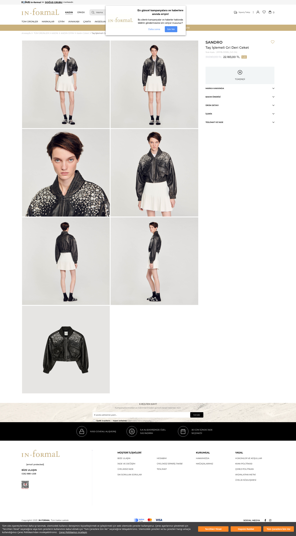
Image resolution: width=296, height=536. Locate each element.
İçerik (209, 114)
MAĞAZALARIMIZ (204, 463)
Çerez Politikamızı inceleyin (73, 532)
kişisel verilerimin (120, 421)
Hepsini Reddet (246, 529)
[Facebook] (267, 520)
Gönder (196, 415)
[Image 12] (25, 485)
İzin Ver (171, 29)
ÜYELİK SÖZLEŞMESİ (245, 480)
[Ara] (91, 12)
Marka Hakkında (215, 88)
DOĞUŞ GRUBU (53, 2)
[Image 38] (41, 453)
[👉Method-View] (148, 520)
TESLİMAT (162, 469)
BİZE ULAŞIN (123, 458)
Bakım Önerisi (213, 97)
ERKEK (81, 12)
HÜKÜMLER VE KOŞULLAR (248, 458)
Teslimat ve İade (214, 122)
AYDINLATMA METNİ (245, 474)
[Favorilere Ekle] (272, 42)
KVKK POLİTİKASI (243, 463)
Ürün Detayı (212, 105)
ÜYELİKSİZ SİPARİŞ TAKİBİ (170, 463)
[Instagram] (271, 520)
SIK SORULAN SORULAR (129, 474)
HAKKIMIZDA (202, 458)
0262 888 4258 (29, 474)
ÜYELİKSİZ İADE (125, 469)
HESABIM (161, 458)
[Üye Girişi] (257, 12)
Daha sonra (154, 29)
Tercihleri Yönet (213, 529)
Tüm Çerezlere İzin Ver (278, 529)
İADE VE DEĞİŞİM (126, 463)
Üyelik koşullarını (103, 421)
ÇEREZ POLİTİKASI (244, 469)
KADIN (69, 12)
